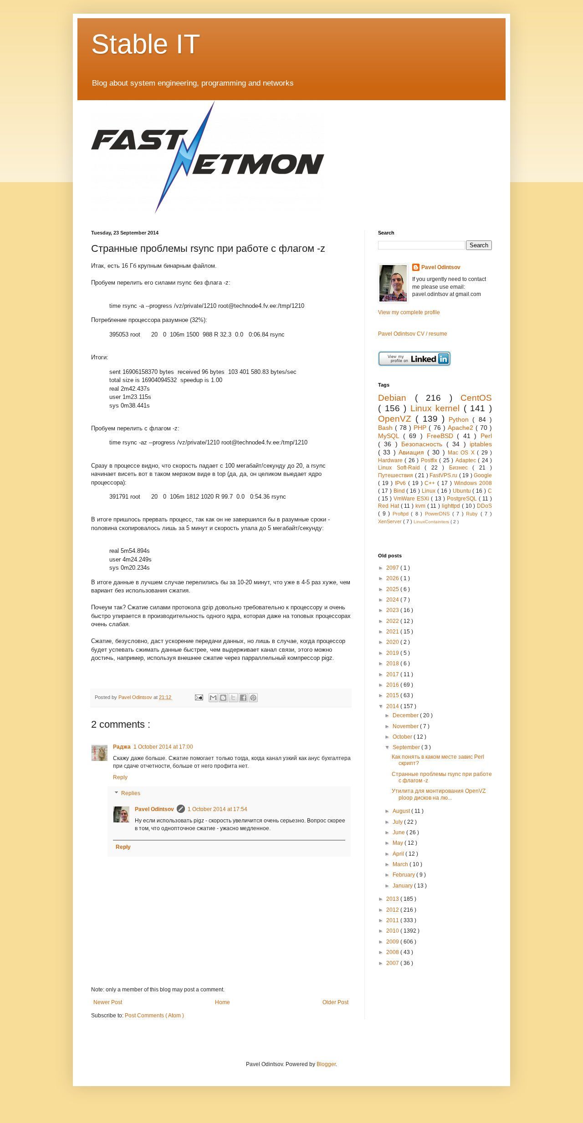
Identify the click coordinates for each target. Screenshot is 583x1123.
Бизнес (461, 468)
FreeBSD (442, 435)
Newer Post (107, 1002)
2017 (393, 674)
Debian (396, 398)
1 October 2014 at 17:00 (163, 747)
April (399, 854)
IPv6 (401, 483)
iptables (481, 444)
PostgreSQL (463, 498)
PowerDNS (438, 513)
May (398, 843)
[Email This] (213, 697)
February (404, 875)
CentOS (476, 398)
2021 (393, 631)
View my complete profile (409, 312)
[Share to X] (233, 697)
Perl (486, 435)
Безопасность (423, 444)
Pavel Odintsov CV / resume (412, 334)
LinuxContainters (432, 521)
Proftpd (402, 513)
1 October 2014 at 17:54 (217, 809)
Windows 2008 (473, 483)
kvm (421, 506)
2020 (393, 642)
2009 (393, 942)
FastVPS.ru (444, 475)
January (403, 886)
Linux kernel (437, 408)
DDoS (484, 506)
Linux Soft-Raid (401, 468)
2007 (393, 963)
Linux (429, 491)
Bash (386, 427)
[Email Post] (198, 697)
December (406, 715)
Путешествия (396, 475)
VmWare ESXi (412, 498)
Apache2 (462, 427)
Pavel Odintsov (154, 809)
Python (460, 419)
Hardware (391, 460)
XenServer (390, 521)
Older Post (335, 1002)
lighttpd (452, 506)
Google (483, 475)
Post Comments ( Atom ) (154, 1015)
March (401, 864)
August (402, 811)
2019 (393, 653)
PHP (421, 427)
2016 (393, 685)
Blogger (326, 1064)
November (406, 726)
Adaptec (466, 460)
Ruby (473, 513)
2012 (393, 910)
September (407, 747)
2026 (393, 578)
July (398, 822)
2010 (393, 931)
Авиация (413, 452)
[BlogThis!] (223, 697)
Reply (120, 777)
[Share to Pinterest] (253, 697)
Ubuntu (463, 491)
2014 (393, 706)
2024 (393, 600)
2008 (393, 952)
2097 (393, 568)
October (403, 737)
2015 (393, 695)
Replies (130, 794)
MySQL (390, 435)
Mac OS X (462, 452)
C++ (430, 483)
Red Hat (389, 506)
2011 (393, 920)
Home (222, 1002)
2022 (393, 621)
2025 (393, 589)
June (399, 832)
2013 (393, 899)
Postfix (430, 460)
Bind (400, 491)
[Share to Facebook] (243, 697)
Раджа (122, 747)
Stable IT (145, 44)
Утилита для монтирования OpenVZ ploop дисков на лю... (439, 794)
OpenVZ (396, 419)
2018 (393, 663)
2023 (393, 610)
